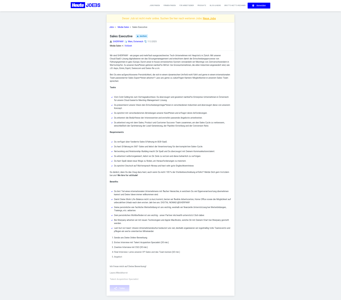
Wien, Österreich (135, 41)
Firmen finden (170, 5)
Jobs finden (154, 5)
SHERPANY (118, 41)
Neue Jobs (209, 18)
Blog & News (215, 5)
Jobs (111, 27)
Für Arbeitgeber (186, 5)
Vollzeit (128, 45)
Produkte (202, 5)
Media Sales (123, 27)
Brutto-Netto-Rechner (234, 5)
